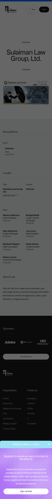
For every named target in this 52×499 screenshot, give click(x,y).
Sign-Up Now (26, 491)
